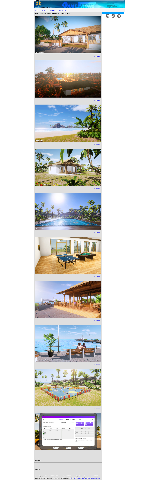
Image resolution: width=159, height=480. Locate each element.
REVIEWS (43, 10)
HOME (36, 10)
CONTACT (52, 10)
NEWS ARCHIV (62, 10)
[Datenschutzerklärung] (95, 478)
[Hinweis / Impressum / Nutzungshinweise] (80, 478)
